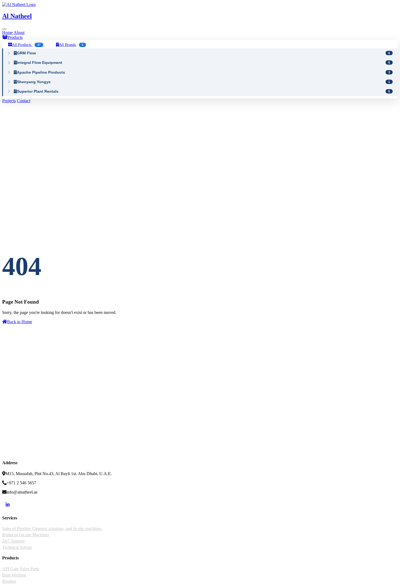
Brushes (9, 581)
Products (15, 37)
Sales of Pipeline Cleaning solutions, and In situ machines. (52, 528)
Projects (9, 100)
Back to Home (19, 321)
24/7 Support (13, 541)
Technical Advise (17, 547)
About (19, 32)
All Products (26, 44)
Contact (23, 100)
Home (7, 32)
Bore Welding (14, 575)
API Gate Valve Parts (20, 568)
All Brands (71, 44)
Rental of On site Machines (25, 534)
